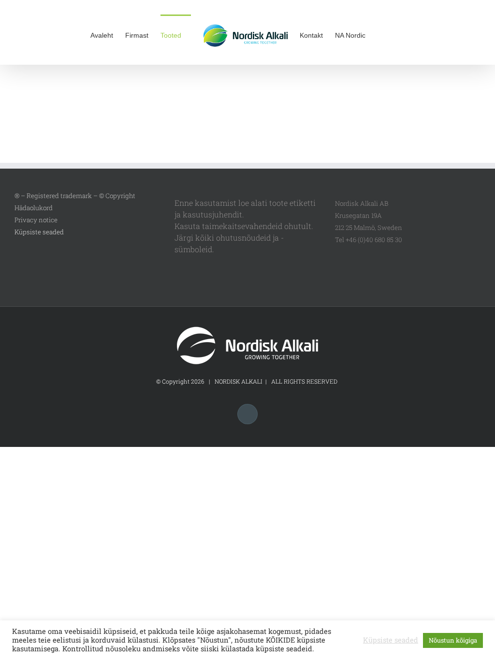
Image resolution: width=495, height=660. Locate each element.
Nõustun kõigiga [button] (453, 640)
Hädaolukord (34, 207)
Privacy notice (36, 219)
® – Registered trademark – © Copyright (75, 195)
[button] (390, 34)
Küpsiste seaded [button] (39, 232)
